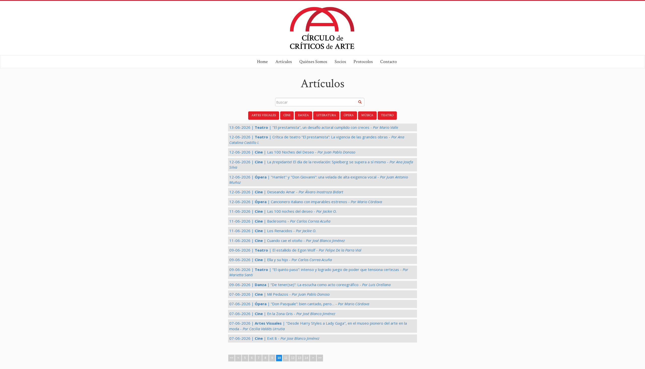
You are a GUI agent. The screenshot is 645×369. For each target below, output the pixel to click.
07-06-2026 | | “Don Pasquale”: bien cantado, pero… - (299, 303)
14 (306, 358)
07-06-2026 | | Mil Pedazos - (279, 294)
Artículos (283, 62)
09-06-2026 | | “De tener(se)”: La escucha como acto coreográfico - (310, 284)
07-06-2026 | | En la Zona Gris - (282, 313)
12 (293, 358)
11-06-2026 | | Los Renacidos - (272, 230)
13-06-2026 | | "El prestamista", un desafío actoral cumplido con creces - (313, 127)
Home (262, 62)
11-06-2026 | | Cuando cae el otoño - (287, 240)
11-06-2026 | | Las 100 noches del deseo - (283, 211)
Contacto (388, 62)
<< (231, 358)
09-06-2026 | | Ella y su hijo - (280, 259)
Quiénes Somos (313, 62)
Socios (340, 62)
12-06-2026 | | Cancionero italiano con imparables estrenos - (305, 201)
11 (285, 358)
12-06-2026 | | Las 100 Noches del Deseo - (292, 152)
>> (320, 358)
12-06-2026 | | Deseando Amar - (286, 191)
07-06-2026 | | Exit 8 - (274, 338)
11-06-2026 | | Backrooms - (279, 221)
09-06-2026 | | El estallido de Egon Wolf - (295, 250)
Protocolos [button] (363, 62)
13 (299, 358)
